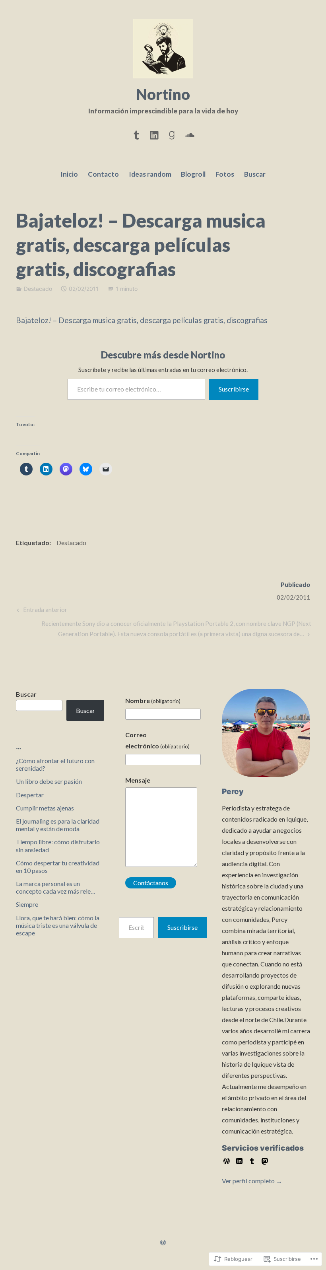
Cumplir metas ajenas (45, 808)
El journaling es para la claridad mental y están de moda (57, 824)
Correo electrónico (157, 740)
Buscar (255, 174)
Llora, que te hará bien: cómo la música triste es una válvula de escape (57, 925)
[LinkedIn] (154, 133)
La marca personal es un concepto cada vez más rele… (55, 887)
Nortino (163, 94)
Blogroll (193, 174)
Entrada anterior (41, 611)
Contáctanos (150, 882)
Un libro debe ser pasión (49, 781)
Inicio (69, 174)
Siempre (27, 904)
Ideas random (150, 174)
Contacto (103, 174)
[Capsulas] (136, 133)
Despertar (30, 795)
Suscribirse (234, 389)
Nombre (152, 700)
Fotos (224, 174)
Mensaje (137, 780)
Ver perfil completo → (252, 1180)
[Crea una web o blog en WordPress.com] (163, 1242)
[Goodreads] (172, 133)
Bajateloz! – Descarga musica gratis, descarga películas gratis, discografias (142, 320)
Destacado (38, 288)
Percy (233, 791)
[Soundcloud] (189, 133)
